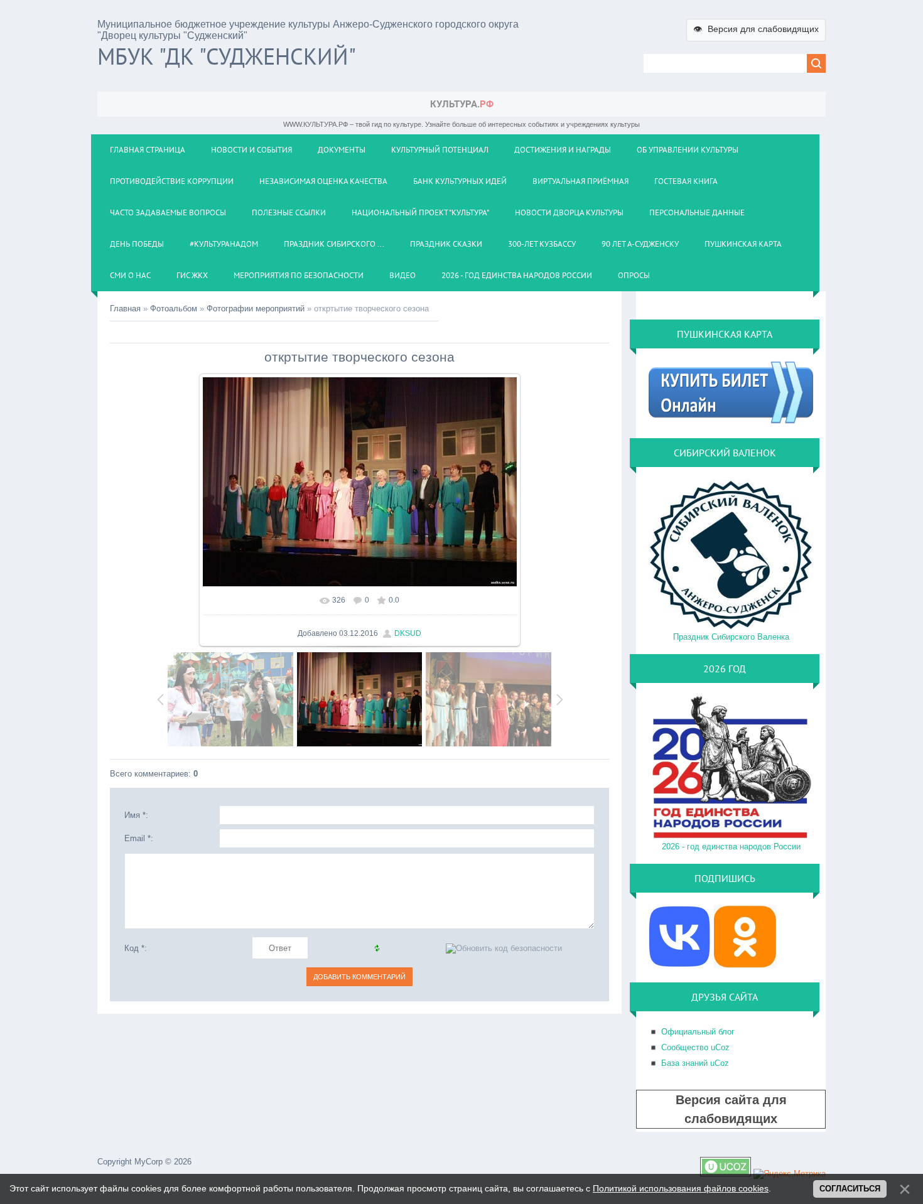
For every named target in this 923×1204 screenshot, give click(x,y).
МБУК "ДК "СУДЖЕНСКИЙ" (226, 56)
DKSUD (407, 633)
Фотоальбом (173, 308)
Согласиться (849, 1188)
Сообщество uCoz (695, 1047)
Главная (125, 308)
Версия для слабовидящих (756, 29)
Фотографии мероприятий (256, 308)
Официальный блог (698, 1031)
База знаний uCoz (695, 1063)
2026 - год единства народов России (731, 846)
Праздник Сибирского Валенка (731, 637)
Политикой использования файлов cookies (681, 1188)
